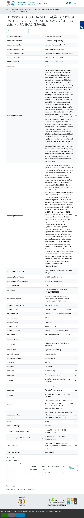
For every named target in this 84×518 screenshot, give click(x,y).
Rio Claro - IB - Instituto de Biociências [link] (52, 9)
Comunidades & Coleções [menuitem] (21, 3)
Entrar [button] (74, 3)
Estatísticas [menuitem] (43, 3)
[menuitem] (33, 3)
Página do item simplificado (17, 31)
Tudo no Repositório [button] (32, 3)
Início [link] (8, 9)
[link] (73, 468)
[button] (13, 3)
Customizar (20, 515)
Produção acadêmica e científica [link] (22, 9)
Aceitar (4, 515)
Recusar (12, 515)
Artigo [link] (37, 9)
